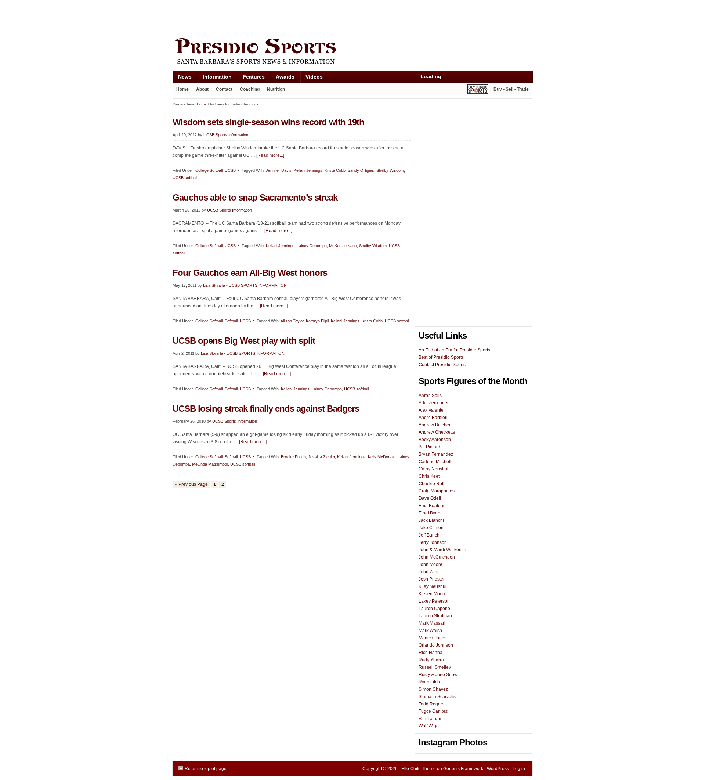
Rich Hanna (430, 652)
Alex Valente (431, 410)
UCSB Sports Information (225, 135)
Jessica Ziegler (321, 457)
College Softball (209, 170)
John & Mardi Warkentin (442, 549)
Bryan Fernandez (436, 454)
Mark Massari (432, 623)
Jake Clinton (431, 527)
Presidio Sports (352, 52)
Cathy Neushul (433, 469)
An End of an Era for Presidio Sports (454, 350)
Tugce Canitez (433, 711)
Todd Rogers (431, 704)
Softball (231, 321)
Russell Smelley (435, 667)
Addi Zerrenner (434, 402)
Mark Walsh (430, 630)
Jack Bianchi (431, 520)
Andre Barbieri (433, 417)
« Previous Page (191, 484)
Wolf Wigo (429, 726)
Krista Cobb (335, 170)
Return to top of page (206, 768)
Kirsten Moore (432, 593)
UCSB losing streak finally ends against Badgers (266, 409)
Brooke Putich (293, 457)
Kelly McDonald (381, 457)
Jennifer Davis (279, 170)
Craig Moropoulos (437, 491)
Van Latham (430, 718)
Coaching (250, 89)
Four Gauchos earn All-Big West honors (250, 273)
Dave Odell (430, 498)
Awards (282, 78)
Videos (314, 77)
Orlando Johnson (436, 645)
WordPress (498, 768)
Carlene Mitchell (435, 461)
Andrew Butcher (435, 424)
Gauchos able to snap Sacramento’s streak (255, 197)
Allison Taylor (292, 321)
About (200, 91)
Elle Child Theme (418, 768)
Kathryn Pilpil (317, 321)
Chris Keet (429, 476)
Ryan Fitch (429, 682)
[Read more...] (270, 155)
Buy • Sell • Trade (511, 89)
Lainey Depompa (312, 245)
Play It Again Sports (477, 90)
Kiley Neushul (432, 586)
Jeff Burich (429, 535)
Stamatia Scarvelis (437, 696)
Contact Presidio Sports (442, 364)
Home (182, 89)
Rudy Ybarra (431, 659)
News (182, 78)
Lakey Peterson (434, 601)
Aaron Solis (430, 395)
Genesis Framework (463, 768)
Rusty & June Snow (438, 674)
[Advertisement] (306, 17)
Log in (519, 768)
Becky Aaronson (435, 439)
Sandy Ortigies (361, 170)
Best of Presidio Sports (441, 357)
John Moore (430, 564)
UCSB (230, 170)
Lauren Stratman (435, 615)
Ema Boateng (432, 505)
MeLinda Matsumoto (210, 464)
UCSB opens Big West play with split (244, 341)
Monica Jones (432, 637)
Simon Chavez (433, 689)
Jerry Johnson (433, 542)
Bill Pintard (429, 446)
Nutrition (276, 89)
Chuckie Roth (432, 483)
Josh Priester (432, 579)
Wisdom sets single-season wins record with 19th (268, 122)
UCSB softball (185, 178)
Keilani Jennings (308, 170)
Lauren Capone (434, 608)
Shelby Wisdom (390, 170)
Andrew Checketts (437, 432)
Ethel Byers (430, 513)
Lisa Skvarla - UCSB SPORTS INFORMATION (245, 285)
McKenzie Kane (343, 245)
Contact (224, 89)
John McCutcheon (437, 557)
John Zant (428, 571)
